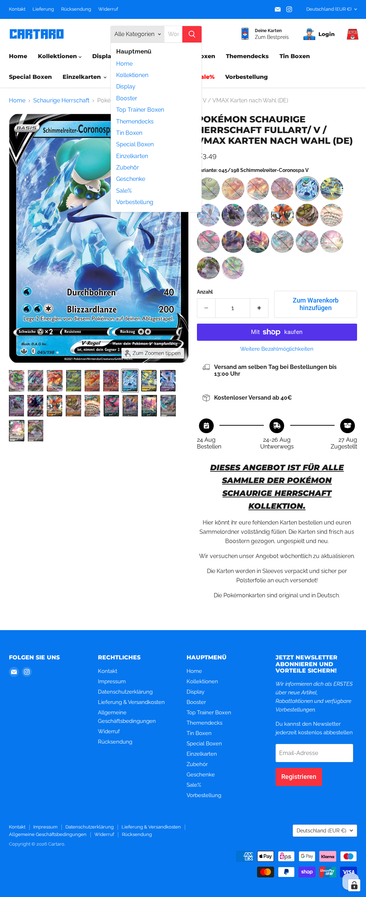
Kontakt (17, 9)
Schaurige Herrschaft (61, 100)
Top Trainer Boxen (140, 109)
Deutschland (328, 9)
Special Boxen (135, 144)
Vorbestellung (134, 202)
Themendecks (135, 121)
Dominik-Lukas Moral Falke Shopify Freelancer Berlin (95, 853)
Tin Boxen (129, 133)
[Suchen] (192, 34)
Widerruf (108, 9)
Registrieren (298, 776)
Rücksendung (76, 9)
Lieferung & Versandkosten (131, 702)
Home (124, 63)
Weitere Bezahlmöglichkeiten (276, 349)
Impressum (112, 681)
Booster (126, 98)
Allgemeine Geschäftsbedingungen (47, 834)
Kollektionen (132, 75)
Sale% (124, 190)
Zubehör (127, 167)
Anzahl (205, 292)
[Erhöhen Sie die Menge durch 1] (259, 308)
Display (125, 86)
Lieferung (43, 9)
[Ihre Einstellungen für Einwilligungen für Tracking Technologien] (354, 885)
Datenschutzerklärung (125, 692)
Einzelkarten (132, 156)
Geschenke (130, 179)
